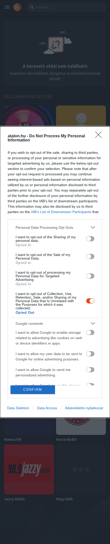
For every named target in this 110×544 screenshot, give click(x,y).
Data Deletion (18, 408)
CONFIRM (32, 390)
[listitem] (55, 227)
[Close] (100, 136)
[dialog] (55, 272)
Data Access (47, 408)
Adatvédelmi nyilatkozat (84, 408)
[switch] (90, 238)
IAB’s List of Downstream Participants (61, 212)
